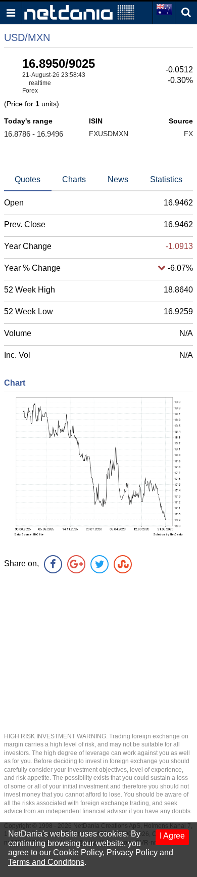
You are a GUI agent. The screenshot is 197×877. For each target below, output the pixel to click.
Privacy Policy (132, 852)
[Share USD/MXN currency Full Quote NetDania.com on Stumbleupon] (123, 564)
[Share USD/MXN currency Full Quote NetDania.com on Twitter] (99, 564)
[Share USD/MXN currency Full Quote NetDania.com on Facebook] (53, 564)
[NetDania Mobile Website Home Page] (79, 12)
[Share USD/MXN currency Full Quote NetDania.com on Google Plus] (76, 564)
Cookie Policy (78, 852)
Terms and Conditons (46, 862)
